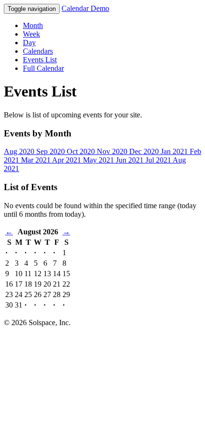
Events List (40, 60)
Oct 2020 (82, 151)
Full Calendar (43, 68)
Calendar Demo (85, 8)
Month (33, 25)
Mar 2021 (36, 160)
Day (29, 43)
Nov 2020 (113, 151)
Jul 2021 (159, 160)
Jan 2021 (175, 151)
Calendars (38, 51)
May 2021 (99, 160)
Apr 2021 (67, 160)
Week (31, 34)
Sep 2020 (51, 151)
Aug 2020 (20, 151)
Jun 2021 (130, 160)
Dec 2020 (145, 151)
